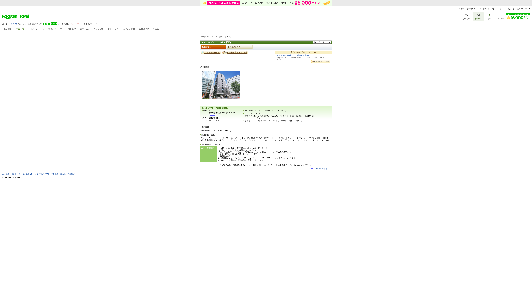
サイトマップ (484, 9)
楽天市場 (511, 9)
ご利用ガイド (472, 9)
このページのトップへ (322, 169)
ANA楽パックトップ (209, 37)
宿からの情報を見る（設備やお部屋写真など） (296, 55)
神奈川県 (222, 37)
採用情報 (54, 174)
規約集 (63, 174)
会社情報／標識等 (9, 174)
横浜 (230, 37)
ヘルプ (461, 9)
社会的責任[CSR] (42, 174)
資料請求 (71, 174)
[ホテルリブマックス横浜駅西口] (213, 115)
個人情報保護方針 (25, 174)
